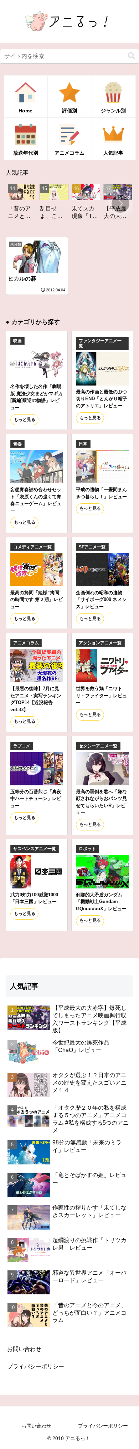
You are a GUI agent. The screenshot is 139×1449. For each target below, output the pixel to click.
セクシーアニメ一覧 (98, 745)
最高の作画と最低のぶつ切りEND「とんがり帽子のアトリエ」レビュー (101, 398)
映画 (17, 340)
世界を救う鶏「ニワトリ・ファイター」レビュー (101, 695)
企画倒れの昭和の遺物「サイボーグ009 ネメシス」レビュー (101, 599)
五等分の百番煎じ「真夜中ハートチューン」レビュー (35, 798)
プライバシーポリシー (35, 1366)
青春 (17, 443)
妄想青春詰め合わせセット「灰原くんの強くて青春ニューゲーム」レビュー (35, 500)
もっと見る (24, 419)
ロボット (87, 848)
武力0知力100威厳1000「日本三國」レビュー (34, 898)
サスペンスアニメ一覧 (34, 848)
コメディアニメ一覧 (32, 546)
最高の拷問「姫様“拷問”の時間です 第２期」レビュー (36, 599)
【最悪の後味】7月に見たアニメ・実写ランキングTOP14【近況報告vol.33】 (35, 699)
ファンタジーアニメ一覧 (100, 343)
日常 (83, 443)
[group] (42, 204)
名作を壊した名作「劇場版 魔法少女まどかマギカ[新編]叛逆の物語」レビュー (36, 397)
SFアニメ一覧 (92, 546)
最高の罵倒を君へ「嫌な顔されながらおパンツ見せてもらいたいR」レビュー (101, 802)
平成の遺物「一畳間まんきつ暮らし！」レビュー (101, 493)
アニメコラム (26, 642)
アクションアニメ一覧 (100, 642)
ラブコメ (21, 745)
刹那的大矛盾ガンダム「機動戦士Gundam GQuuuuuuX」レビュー (101, 901)
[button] (131, 56)
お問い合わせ (24, 1349)
